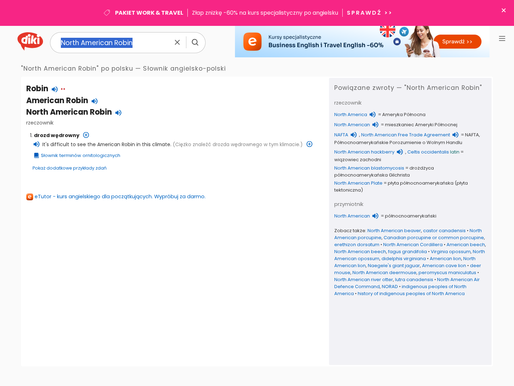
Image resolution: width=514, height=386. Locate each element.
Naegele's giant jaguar (394, 265)
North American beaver (394, 230)
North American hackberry (364, 152)
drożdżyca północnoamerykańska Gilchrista (384, 171)
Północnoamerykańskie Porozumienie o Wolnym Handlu (398, 142)
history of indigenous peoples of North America (411, 293)
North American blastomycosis (369, 168)
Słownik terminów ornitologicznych (80, 155)
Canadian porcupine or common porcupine (434, 237)
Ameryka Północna (404, 114)
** (62, 90)
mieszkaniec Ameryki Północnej (421, 124)
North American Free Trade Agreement (405, 134)
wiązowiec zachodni (357, 159)
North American (352, 124)
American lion (445, 258)
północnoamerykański (410, 216)
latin (454, 152)
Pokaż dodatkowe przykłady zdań (70, 168)
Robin (37, 88)
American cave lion (444, 265)
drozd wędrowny (56, 135)
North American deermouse (384, 272)
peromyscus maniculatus (447, 272)
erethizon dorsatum (356, 244)
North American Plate (358, 183)
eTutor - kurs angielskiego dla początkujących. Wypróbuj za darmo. (120, 196)
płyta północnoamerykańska (421, 183)
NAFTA (341, 134)
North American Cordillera (413, 244)
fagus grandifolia (407, 251)
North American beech (360, 251)
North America (350, 114)
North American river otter (363, 279)
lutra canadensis (414, 279)
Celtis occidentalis (428, 152)
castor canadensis (444, 230)
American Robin (57, 100)
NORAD (390, 286)
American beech (466, 244)
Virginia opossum (451, 251)
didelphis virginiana (403, 258)
